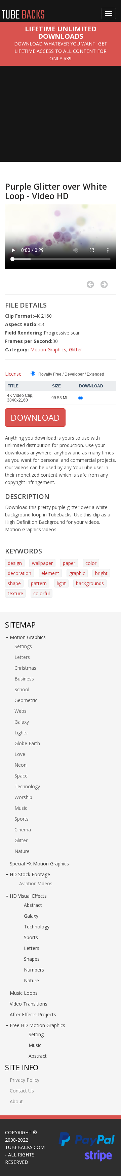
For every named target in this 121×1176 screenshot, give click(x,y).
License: (14, 374)
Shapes (32, 959)
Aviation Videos (35, 883)
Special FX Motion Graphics (39, 863)
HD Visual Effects (28, 896)
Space (21, 775)
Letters (22, 657)
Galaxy (21, 722)
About (16, 1101)
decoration (19, 573)
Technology (27, 786)
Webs (20, 711)
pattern (39, 583)
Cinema (22, 829)
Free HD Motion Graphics (37, 1025)
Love (19, 754)
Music (20, 808)
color (90, 563)
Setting (36, 1034)
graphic (77, 573)
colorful (41, 593)
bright (101, 573)
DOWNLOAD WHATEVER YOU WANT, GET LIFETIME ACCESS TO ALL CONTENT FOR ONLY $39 (60, 51)
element (50, 573)
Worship (23, 797)
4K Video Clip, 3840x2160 (20, 398)
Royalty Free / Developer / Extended (71, 374)
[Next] (104, 284)
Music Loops (24, 993)
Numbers (34, 969)
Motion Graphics (48, 349)
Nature (22, 851)
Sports (21, 819)
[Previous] (90, 284)
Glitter (75, 349)
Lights (21, 732)
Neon (20, 765)
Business (24, 678)
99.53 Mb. (60, 397)
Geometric (25, 700)
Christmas (25, 668)
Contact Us (22, 1090)
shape (14, 583)
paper (69, 563)
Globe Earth (27, 743)
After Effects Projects (33, 1014)
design (15, 563)
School (21, 689)
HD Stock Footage (30, 874)
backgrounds (90, 583)
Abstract (33, 905)
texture (15, 593)
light (61, 583)
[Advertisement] (60, 118)
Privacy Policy (24, 1080)
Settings (23, 646)
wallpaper (42, 563)
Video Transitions (28, 1003)
